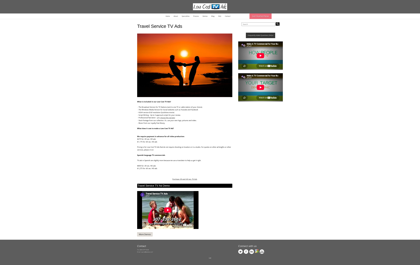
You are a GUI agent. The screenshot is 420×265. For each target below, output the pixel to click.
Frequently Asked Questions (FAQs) (260, 35)
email (151, 150)
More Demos (145, 234)
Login (210, 258)
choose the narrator (167, 118)
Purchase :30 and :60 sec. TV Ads (184, 179)
